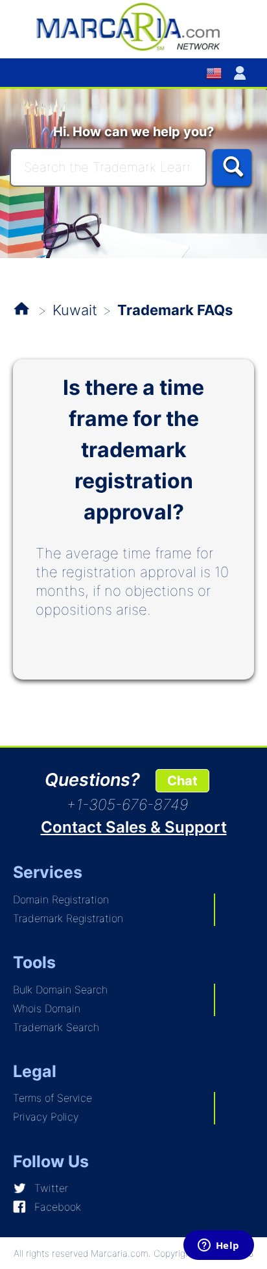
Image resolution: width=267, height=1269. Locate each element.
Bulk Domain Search (60, 989)
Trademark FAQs (175, 310)
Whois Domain (46, 1008)
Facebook (57, 1206)
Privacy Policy (45, 1116)
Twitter (51, 1187)
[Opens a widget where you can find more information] (218, 1246)
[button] (242, 73)
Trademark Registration (68, 918)
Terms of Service (52, 1097)
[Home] (133, 26)
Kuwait (74, 310)
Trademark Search (56, 1027)
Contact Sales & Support (134, 827)
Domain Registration (61, 899)
